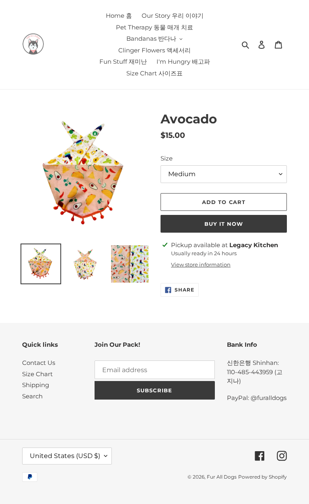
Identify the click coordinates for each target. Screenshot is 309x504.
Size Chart (37, 374)
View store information (201, 264)
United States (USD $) (65, 456)
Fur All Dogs (222, 477)
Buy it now (223, 224)
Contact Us (38, 363)
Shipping (35, 385)
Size (167, 158)
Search (32, 396)
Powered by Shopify (262, 477)
